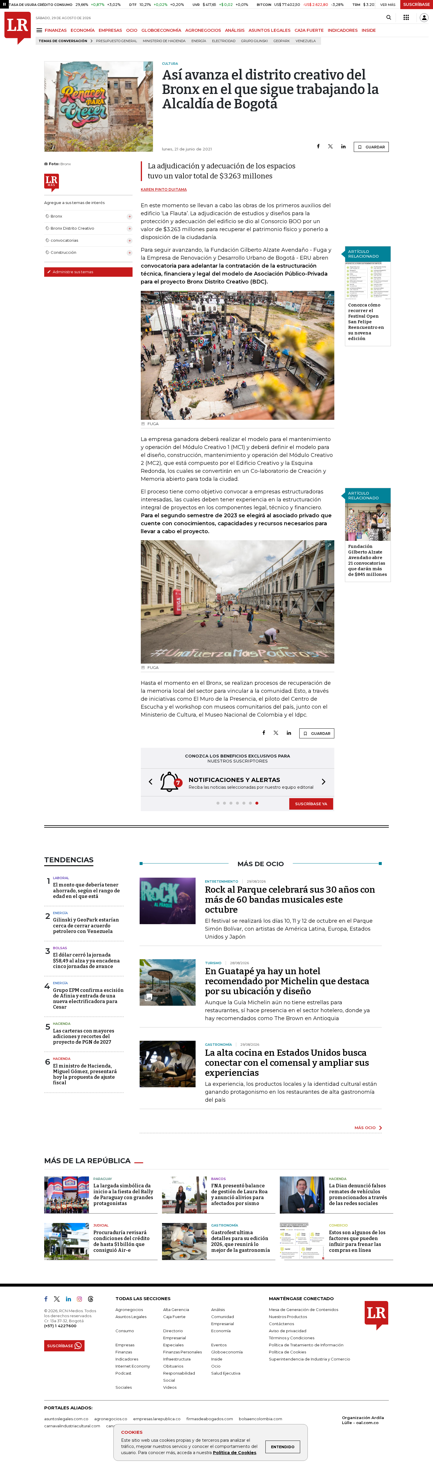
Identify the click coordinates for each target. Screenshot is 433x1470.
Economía (221, 1330)
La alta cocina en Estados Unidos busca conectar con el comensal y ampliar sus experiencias (287, 1063)
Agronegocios (129, 1309)
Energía (198, 41)
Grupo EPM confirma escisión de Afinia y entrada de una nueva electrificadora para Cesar (88, 998)
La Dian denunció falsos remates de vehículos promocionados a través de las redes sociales (358, 1194)
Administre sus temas (72, 271)
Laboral (61, 878)
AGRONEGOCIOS (203, 30)
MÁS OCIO (365, 1127)
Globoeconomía (227, 1352)
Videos (169, 1387)
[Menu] (40, 30)
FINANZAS (56, 30)
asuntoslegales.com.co (66, 1418)
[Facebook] (318, 147)
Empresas (124, 1345)
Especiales (173, 1345)
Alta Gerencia (176, 1309)
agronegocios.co (110, 1418)
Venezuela (306, 41)
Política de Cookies (234, 1452)
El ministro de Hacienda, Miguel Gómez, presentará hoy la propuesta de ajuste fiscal (85, 1074)
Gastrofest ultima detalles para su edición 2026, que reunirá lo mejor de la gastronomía (240, 1241)
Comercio (338, 1225)
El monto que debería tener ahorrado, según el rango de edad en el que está (86, 890)
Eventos (219, 1345)
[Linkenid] (71, 1300)
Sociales (123, 1387)
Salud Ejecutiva (225, 1373)
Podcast (123, 1373)
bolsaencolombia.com (260, 1418)
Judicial (100, 1225)
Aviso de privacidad (287, 1330)
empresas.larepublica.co (157, 1418)
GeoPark (282, 41)
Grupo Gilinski (254, 41)
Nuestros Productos (288, 1316)
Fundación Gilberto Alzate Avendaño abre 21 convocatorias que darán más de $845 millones (367, 560)
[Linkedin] (343, 147)
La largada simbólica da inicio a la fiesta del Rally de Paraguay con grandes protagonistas (123, 1194)
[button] (149, 782)
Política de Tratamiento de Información (306, 1345)
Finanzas (123, 1352)
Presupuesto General (116, 41)
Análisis (218, 1309)
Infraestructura (177, 1359)
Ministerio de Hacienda (164, 41)
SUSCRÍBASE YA (311, 803)
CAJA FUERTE (309, 30)
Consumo (124, 1330)
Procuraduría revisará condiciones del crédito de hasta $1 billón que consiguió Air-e (121, 1241)
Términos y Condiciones (291, 1337)
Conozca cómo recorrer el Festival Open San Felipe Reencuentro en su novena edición (366, 321)
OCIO (131, 30)
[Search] (389, 18)
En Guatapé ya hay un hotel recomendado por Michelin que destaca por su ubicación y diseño (287, 981)
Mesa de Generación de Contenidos (303, 1309)
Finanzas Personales (182, 1352)
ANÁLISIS (234, 30)
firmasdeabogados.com (209, 1418)
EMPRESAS (110, 30)
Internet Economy (132, 1366)
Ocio (216, 1366)
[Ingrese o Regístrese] (424, 17)
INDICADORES (343, 30)
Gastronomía (224, 1225)
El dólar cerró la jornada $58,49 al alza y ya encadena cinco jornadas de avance (86, 960)
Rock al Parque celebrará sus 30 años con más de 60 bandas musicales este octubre (290, 899)
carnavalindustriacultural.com (72, 1425)
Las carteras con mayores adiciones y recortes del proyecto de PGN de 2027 (83, 1036)
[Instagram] (82, 1300)
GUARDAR (375, 147)
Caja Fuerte (174, 1316)
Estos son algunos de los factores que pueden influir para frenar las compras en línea (357, 1241)
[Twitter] (330, 147)
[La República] (17, 28)
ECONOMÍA (83, 30)
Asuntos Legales (130, 1316)
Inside (216, 1359)
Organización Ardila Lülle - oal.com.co (363, 1420)
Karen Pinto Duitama (164, 189)
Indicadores (126, 1359)
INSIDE (369, 30)
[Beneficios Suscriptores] (406, 17)
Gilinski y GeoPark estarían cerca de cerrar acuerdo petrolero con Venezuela (86, 925)
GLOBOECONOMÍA (161, 30)
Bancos (218, 1179)
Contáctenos (281, 1323)
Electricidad (223, 41)
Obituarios (173, 1366)
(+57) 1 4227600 (60, 1325)
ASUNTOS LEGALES (269, 30)
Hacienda (61, 1024)
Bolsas (60, 948)
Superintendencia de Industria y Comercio (309, 1359)
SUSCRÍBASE (416, 4)
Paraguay (102, 1179)
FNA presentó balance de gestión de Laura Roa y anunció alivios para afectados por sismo (239, 1194)
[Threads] (93, 1300)
